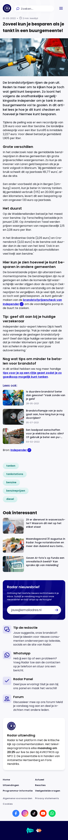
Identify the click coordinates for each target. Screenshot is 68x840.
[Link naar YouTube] (43, 813)
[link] (11, 466)
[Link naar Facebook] (15, 813)
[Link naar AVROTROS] (30, 830)
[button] (61, 8)
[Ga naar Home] (7, 8)
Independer (18, 450)
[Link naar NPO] (39, 830)
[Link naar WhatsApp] (52, 813)
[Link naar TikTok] (34, 813)
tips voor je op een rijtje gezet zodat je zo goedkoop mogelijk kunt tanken (32, 375)
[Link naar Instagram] (24, 813)
